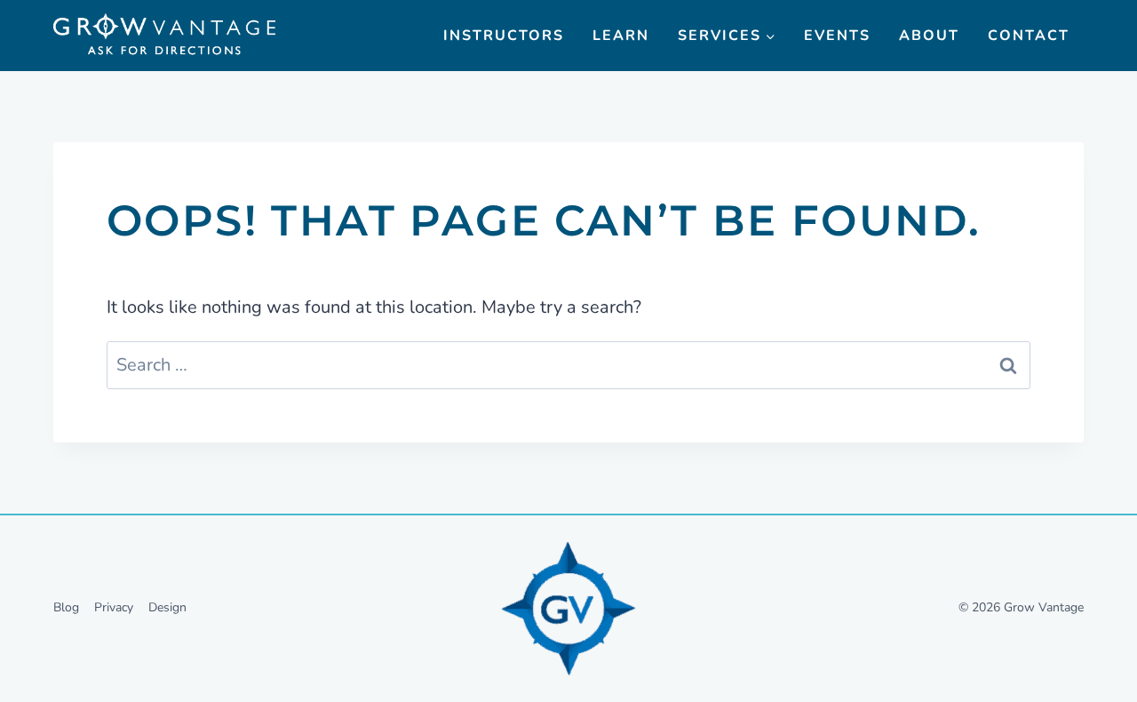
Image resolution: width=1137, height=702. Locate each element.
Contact (1028, 35)
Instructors (503, 35)
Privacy (113, 607)
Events (837, 35)
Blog (66, 607)
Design (167, 607)
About (929, 35)
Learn (620, 35)
